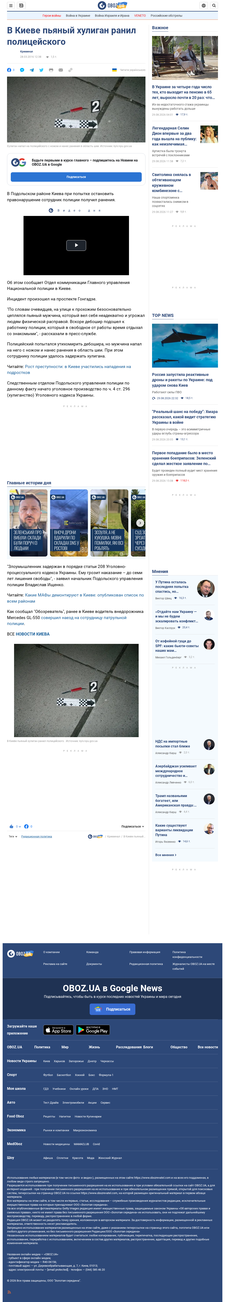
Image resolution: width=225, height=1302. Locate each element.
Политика (42, 1047)
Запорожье (76, 1061)
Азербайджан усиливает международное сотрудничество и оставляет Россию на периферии (176, 771)
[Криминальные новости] (95, 837)
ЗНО (105, 1088)
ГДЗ (46, 1088)
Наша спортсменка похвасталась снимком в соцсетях (170, 202)
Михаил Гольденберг (168, 657)
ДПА (95, 1088)
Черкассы (107, 1061)
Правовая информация (144, 952)
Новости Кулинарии (88, 1116)
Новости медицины (56, 1144)
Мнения (160, 571)
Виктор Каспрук (165, 628)
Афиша (48, 1158)
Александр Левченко (168, 782)
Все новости (208, 1047)
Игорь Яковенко (165, 841)
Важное (160, 27)
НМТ (115, 1088)
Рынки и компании (56, 1130)
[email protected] (57, 1269)
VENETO (140, 15)
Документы (94, 964)
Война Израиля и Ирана (112, 15)
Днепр (92, 1061)
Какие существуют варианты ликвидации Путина (174, 830)
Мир (65, 1047)
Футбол (48, 1075)
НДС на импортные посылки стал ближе (172, 743)
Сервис (105, 1102)
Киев (46, 1061)
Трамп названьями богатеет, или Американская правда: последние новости (174, 801)
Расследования (129, 1047)
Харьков (59, 1061)
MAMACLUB (81, 1144)
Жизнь (94, 1047)
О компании (51, 952)
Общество (179, 1047)
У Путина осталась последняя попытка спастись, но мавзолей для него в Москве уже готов (172, 587)
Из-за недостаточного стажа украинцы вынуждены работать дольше (180, 106)
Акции (92, 1102)
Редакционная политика (36, 836)
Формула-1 (106, 1075)
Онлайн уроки (79, 1088)
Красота (77, 1158)
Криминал (26, 51)
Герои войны (52, 15)
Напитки (65, 1116)
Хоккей (80, 1075)
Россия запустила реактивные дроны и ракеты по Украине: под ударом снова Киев (182, 380)
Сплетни (62, 1158)
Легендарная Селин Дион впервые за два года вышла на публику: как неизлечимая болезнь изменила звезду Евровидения (174, 136)
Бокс (92, 1075)
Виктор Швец (163, 598)
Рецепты (49, 1116)
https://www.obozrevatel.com (152, 1177)
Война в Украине (78, 15)
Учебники (59, 1088)
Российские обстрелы (166, 15)
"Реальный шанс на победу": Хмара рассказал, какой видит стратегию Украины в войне (185, 417)
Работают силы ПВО (167, 392)
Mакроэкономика (85, 1130)
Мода (90, 1158)
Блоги (148, 1047)
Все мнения (164, 855)
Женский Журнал (110, 1158)
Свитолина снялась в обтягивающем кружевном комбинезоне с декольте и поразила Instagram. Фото (171, 182)
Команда (92, 952)
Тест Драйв (50, 1102)
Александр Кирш (165, 753)
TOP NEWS (163, 315)
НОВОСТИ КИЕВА (33, 634)
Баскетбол (64, 1075)
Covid (96, 1144)
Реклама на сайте (55, 964)
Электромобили (73, 1102)
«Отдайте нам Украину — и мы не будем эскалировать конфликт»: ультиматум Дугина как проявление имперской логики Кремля (176, 617)
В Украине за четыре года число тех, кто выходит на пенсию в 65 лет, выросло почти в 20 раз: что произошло (182, 92)
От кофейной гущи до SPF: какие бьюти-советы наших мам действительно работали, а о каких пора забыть (177, 646)
